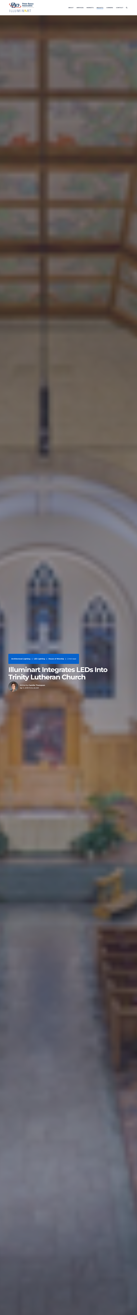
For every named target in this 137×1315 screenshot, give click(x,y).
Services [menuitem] (80, 7)
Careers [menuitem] (109, 7)
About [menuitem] (71, 7)
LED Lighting (39, 659)
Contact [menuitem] (119, 7)
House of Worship (56, 659)
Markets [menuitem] (90, 7)
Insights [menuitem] (100, 7)
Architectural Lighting (20, 659)
